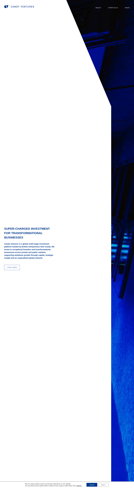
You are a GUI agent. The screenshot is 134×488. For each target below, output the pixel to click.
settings (79, 486)
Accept (92, 485)
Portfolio (113, 8)
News (127, 8)
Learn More (12, 267)
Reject (103, 485)
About (98, 8)
